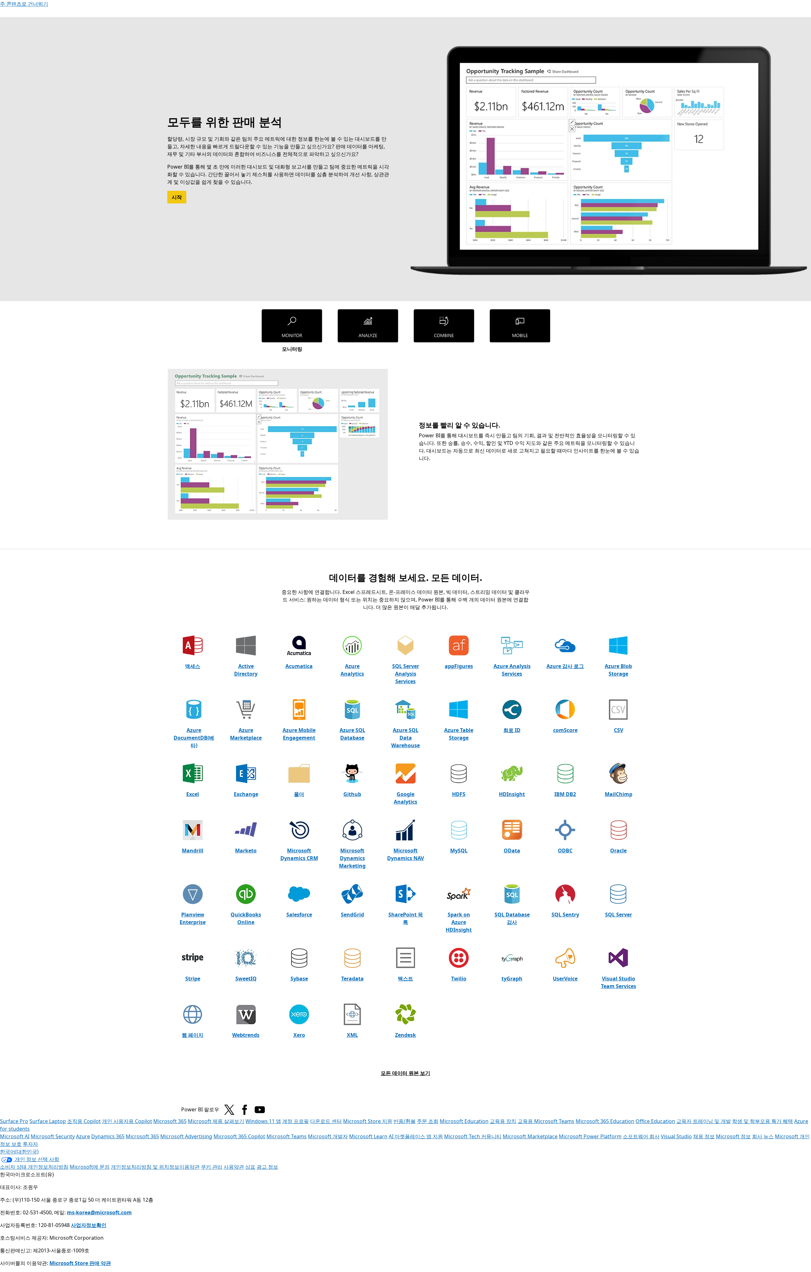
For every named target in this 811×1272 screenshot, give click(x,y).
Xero (299, 1034)
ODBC (565, 850)
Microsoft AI (14, 1136)
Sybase (299, 978)
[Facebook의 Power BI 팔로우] (244, 1110)
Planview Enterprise (193, 918)
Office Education (655, 1121)
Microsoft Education (464, 1121)
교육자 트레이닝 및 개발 (703, 1121)
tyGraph (511, 978)
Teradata (352, 978)
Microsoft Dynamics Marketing (352, 858)
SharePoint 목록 (405, 918)
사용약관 (234, 1166)
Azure (83, 1136)
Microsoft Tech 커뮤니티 (472, 1136)
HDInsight (512, 794)
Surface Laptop (47, 1121)
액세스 (192, 666)
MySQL (459, 850)
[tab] (292, 330)
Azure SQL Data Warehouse (405, 738)
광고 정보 (267, 1166)
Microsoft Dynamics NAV (405, 854)
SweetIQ (246, 978)
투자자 (30, 1143)
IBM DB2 (565, 794)
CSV (618, 730)
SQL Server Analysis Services (405, 674)
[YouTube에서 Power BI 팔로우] (260, 1110)
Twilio (458, 978)
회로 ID (511, 730)
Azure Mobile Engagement (299, 734)
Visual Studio (676, 1136)
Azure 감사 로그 (565, 666)
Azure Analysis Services (512, 670)
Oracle (618, 850)
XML (352, 1034)
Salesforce (299, 914)
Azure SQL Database (352, 734)
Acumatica (299, 666)
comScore (565, 730)
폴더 (299, 794)
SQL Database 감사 (512, 918)
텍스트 (405, 978)
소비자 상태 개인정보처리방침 (34, 1166)
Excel (192, 794)
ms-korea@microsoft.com (99, 1212)
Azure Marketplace (246, 734)
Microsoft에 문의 (90, 1166)
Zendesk (405, 1034)
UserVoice (565, 978)
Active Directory (246, 670)
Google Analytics (405, 798)
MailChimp (618, 794)
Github (352, 794)
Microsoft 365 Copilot (239, 1136)
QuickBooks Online (246, 918)
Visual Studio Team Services (618, 982)
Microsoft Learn (368, 1136)
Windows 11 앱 (263, 1121)
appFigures (459, 666)
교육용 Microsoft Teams (546, 1121)
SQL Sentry (565, 914)
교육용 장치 (503, 1121)
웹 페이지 (192, 1034)
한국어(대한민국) (19, 1151)
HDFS (458, 794)
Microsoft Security (53, 1136)
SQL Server (618, 914)
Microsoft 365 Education (605, 1121)
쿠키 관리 (211, 1166)
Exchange (246, 794)
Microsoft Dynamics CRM (299, 854)
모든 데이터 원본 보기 (405, 1073)
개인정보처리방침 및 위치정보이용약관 (155, 1166)
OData (512, 850)
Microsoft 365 (170, 1121)
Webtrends (245, 1034)
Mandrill (192, 850)
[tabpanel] (403, 444)
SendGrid (352, 914)
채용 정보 (704, 1136)
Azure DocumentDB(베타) (194, 738)
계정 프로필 (295, 1121)
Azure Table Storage (458, 734)
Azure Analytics (352, 670)
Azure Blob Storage (618, 670)
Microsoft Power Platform (590, 1136)
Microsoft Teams (286, 1136)
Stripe (192, 978)
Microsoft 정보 (733, 1136)
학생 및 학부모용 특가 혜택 (762, 1121)
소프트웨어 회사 (641, 1136)
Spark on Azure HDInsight (459, 922)
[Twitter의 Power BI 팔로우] (229, 1110)
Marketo (246, 850)
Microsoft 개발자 (328, 1136)
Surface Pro (14, 1121)
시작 (177, 197)
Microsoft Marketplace (530, 1136)
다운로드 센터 (326, 1121)
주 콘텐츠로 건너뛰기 (24, 3)
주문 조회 (427, 1121)
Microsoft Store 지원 (367, 1121)
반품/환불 (404, 1121)
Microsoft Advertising (186, 1136)
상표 (250, 1166)
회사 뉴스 (763, 1136)
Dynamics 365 (108, 1136)
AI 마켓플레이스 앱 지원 (416, 1136)
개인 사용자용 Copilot (127, 1121)
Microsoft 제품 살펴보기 (216, 1121)
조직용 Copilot (84, 1121)
